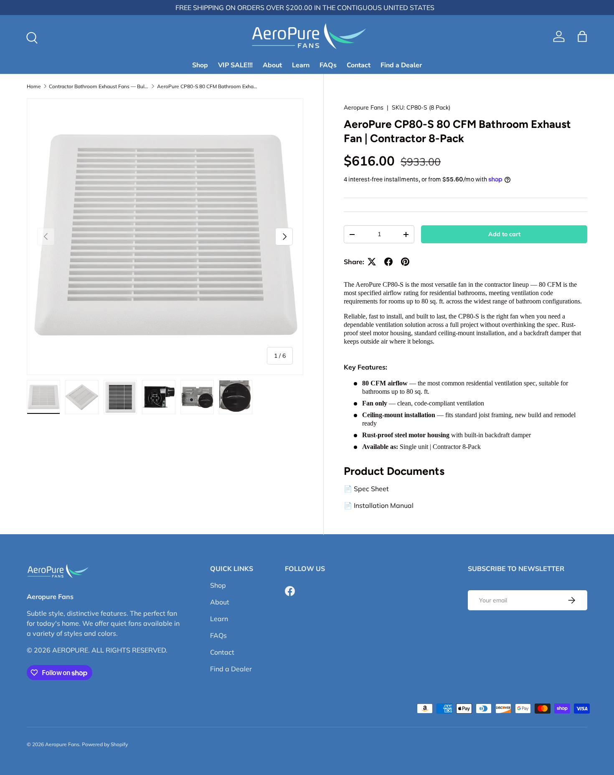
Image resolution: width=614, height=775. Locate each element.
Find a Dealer (401, 65)
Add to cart (504, 234)
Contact (358, 65)
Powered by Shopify (105, 744)
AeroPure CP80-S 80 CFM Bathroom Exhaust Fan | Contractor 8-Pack (207, 86)
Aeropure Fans (363, 107)
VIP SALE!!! (235, 65)
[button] (582, 36)
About (272, 65)
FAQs (328, 65)
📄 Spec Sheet (366, 489)
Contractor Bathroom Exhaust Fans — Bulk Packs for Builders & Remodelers (99, 86)
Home (34, 86)
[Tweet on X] (371, 261)
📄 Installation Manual (379, 506)
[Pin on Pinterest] (405, 261)
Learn (301, 65)
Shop (200, 65)
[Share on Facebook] (388, 261)
